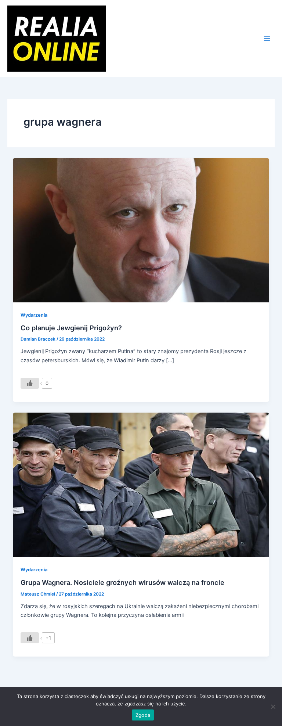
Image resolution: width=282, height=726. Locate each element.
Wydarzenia (34, 315)
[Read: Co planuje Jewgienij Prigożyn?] (141, 230)
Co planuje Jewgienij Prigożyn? (71, 328)
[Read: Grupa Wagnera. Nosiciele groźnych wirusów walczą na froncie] (141, 484)
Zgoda (142, 715)
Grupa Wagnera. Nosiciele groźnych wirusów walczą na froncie (122, 582)
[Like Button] (30, 383)
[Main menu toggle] (267, 38)
